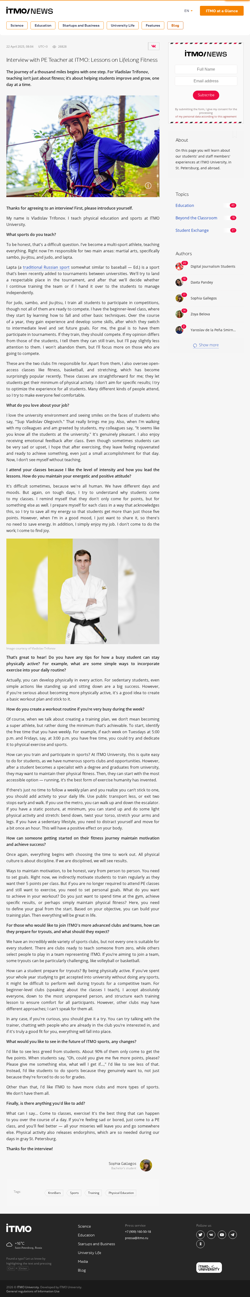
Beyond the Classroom (196, 218)
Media (83, 1261)
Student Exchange (192, 230)
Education (43, 25)
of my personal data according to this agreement (206, 116)
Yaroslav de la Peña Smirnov (214, 330)
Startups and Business (81, 25)
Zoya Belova (200, 314)
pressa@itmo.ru (136, 1238)
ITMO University (28, 1287)
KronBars (54, 1193)
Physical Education (121, 1193)
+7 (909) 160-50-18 (138, 1231)
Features (153, 25)
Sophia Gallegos (122, 1163)
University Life (123, 25)
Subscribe (206, 95)
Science (16, 25)
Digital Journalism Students (213, 266)
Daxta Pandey (202, 282)
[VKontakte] (153, 46)
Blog (175, 25)
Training (93, 1193)
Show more (208, 345)
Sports (74, 1193)
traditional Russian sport (46, 267)
